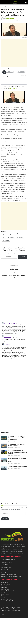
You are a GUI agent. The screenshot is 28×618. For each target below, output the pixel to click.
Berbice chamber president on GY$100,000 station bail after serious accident (17, 452)
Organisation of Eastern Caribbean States (11, 576)
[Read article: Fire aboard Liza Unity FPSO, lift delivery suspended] (4, 446)
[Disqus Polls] (14, 301)
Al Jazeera (3, 592)
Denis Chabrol (10, 18)
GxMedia (19, 613)
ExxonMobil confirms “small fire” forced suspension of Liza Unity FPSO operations (16, 438)
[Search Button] (26, 2)
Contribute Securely (16, 610)
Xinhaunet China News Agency (8, 601)
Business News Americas (7, 596)
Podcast (8, 610)
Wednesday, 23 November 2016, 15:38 (11, 20)
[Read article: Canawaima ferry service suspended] (4, 468)
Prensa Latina (4, 585)
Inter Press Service (5, 589)
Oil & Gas (13, 607)
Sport (21, 608)
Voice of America (5, 594)
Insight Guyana (4, 582)
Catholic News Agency (6, 599)
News (6, 6)
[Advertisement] (14, 53)
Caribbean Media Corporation (8, 590)
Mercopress (4, 587)
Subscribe (22, 256)
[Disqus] (14, 340)
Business (19, 607)
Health (9, 608)
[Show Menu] (2, 2)
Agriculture (3, 608)
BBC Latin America (5, 584)
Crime (10, 6)
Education (15, 608)
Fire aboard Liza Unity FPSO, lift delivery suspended (16, 444)
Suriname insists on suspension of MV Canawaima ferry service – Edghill (17, 460)
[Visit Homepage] (13, 2)
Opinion (2, 610)
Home (2, 6)
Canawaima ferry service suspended (17, 466)
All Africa (3, 597)
